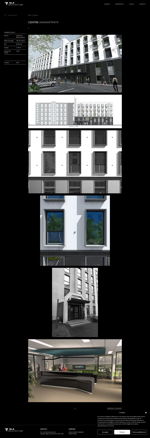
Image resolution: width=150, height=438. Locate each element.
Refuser (122, 432)
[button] (146, 413)
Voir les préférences (139, 432)
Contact (142, 4)
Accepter (105, 432)
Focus (131, 4)
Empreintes (119, 4)
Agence (107, 4)
